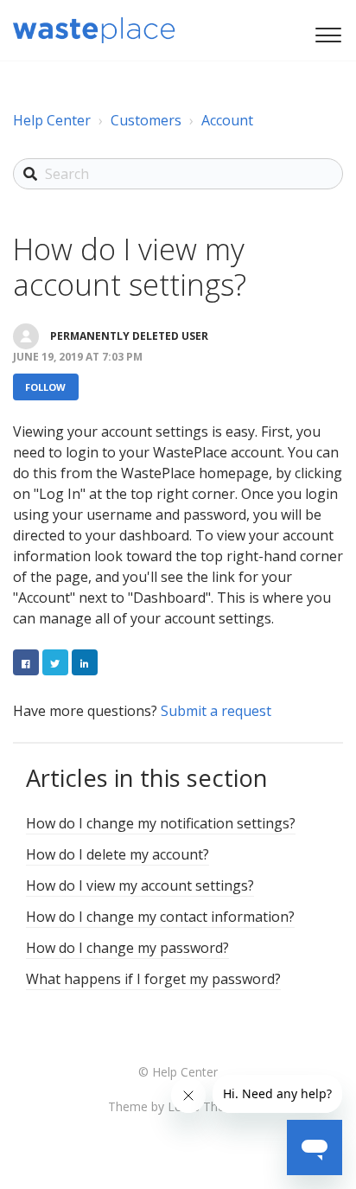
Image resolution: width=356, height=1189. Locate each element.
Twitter (55, 662)
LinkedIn (85, 662)
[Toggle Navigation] (326, 32)
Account (227, 120)
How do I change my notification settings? (161, 823)
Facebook (26, 662)
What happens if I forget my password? (153, 978)
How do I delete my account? (117, 854)
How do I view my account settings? (140, 885)
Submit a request (216, 710)
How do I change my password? (127, 947)
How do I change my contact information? (160, 916)
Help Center (52, 120)
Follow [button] (46, 386)
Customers (146, 120)
